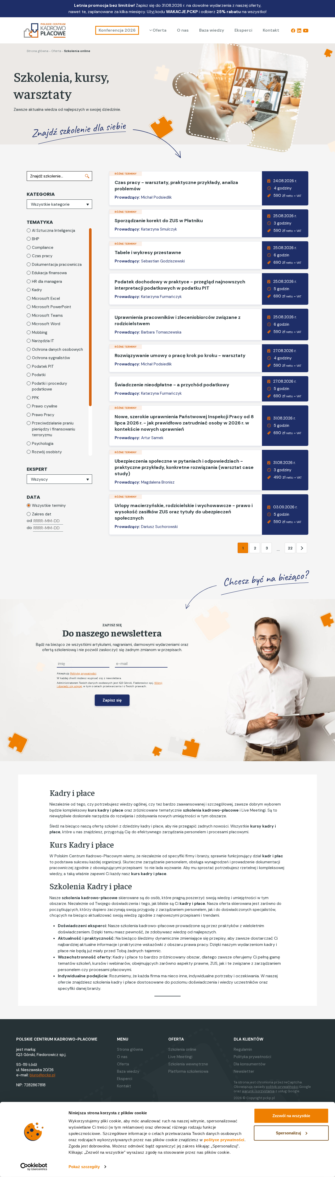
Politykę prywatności (83, 673)
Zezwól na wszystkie (291, 1115)
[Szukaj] (87, 176)
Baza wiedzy (211, 30)
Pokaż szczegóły (84, 1166)
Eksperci (243, 30)
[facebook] (293, 30)
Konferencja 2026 (117, 30)
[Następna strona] (302, 548)
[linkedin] (299, 30)
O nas (183, 30)
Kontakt (271, 30)
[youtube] (305, 30)
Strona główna (37, 51)
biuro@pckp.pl (42, 1075)
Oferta (159, 30)
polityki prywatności (282, 1086)
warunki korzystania (258, 1091)
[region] (59, 342)
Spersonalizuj (288, 1132)
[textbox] (59, 204)
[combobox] (59, 204)
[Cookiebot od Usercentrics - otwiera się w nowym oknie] (34, 1167)
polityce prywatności (224, 1140)
